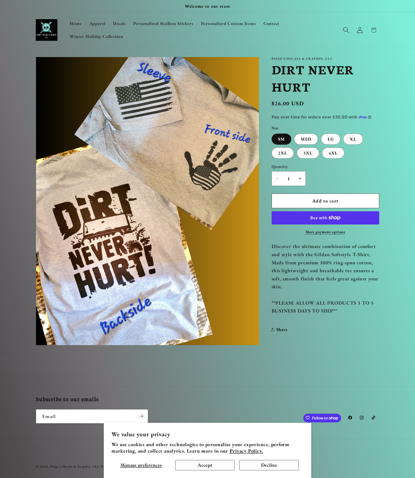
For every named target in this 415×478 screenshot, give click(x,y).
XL (353, 139)
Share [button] (282, 329)
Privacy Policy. (246, 451)
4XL (333, 152)
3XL (308, 152)
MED (306, 139)
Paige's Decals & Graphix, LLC (74, 466)
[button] (346, 30)
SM (281, 139)
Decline (269, 465)
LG (331, 139)
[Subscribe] (141, 416)
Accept (205, 465)
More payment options (325, 231)
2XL (282, 152)
